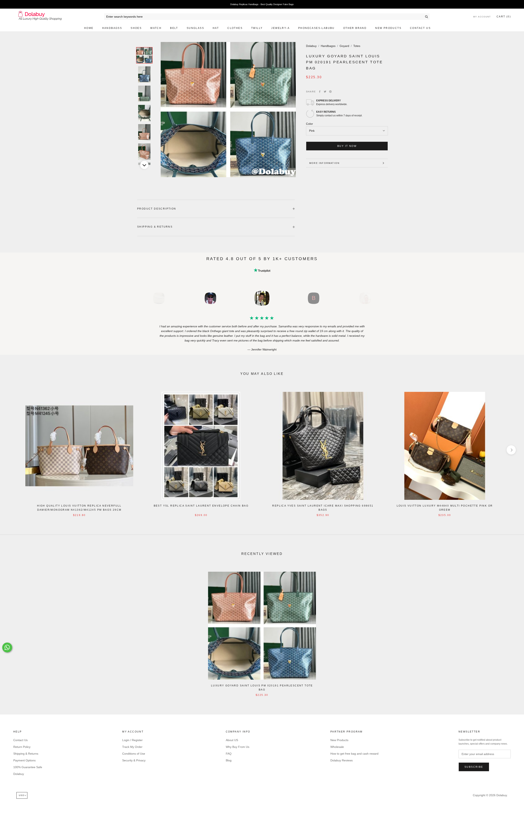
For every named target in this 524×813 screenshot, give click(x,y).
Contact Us (420, 28)
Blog (229, 760)
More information (324, 163)
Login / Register (132, 740)
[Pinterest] (330, 91)
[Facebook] (319, 91)
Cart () (504, 16)
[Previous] (144, 42)
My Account (482, 17)
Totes (356, 46)
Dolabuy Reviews (341, 760)
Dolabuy (311, 46)
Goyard (344, 46)
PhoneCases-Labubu (316, 28)
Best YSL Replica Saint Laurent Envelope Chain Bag (201, 505)
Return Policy (21, 746)
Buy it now (347, 146)
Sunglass (195, 28)
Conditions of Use (133, 753)
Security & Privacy (134, 760)
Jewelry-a (280, 28)
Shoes (136, 28)
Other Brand (355, 28)
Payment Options (24, 760)
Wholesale (337, 746)
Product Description (156, 208)
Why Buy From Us (237, 746)
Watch (155, 28)
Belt (174, 28)
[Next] (144, 165)
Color (309, 123)
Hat (216, 28)
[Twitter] (325, 91)
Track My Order (132, 746)
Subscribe (473, 766)
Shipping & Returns (155, 226)
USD (21, 795)
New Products (388, 28)
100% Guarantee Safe (27, 767)
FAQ (229, 753)
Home (89, 28)
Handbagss (112, 28)
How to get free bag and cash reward (354, 753)
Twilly (257, 28)
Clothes (235, 28)
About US (232, 740)
